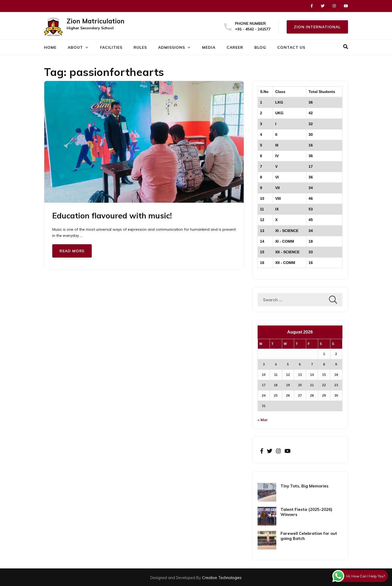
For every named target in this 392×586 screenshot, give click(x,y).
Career (235, 47)
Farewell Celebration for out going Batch (309, 536)
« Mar (263, 419)
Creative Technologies (222, 577)
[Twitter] (323, 5)
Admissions (171, 47)
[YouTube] (346, 5)
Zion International (317, 27)
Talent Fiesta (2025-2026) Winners (306, 512)
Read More (72, 251)
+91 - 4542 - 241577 (252, 29)
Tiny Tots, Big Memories (305, 486)
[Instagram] (334, 5)
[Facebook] (312, 5)
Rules (140, 47)
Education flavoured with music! (112, 215)
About (75, 47)
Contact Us (291, 47)
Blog (260, 47)
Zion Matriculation (96, 21)
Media (208, 47)
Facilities (111, 47)
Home (50, 47)
